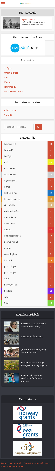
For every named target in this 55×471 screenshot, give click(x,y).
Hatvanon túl (10, 86)
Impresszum (6, 463)
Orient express (11, 72)
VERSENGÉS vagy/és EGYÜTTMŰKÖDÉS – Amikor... (31, 378)
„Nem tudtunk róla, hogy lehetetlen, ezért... (33, 351)
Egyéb (24, 19)
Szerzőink (28, 463)
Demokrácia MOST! (13, 91)
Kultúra (32, 19)
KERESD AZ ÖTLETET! (32, 336)
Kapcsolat (18, 463)
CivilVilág (8, 114)
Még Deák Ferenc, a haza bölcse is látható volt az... (33, 23)
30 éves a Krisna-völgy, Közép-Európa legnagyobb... (35, 364)
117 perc (8, 68)
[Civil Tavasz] (27, 3)
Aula (6, 77)
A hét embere (10, 110)
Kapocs (7, 82)
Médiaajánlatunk (42, 463)
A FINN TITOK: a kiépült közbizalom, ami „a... (33, 325)
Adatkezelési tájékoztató (12, 466)
